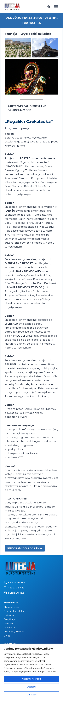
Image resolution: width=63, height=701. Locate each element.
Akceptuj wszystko (31, 679)
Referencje (9, 627)
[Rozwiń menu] (56, 7)
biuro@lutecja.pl (16, 593)
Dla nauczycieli (11, 607)
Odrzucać (31, 694)
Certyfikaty (9, 619)
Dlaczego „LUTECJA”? (15, 631)
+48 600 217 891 (16, 587)
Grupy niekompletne (14, 611)
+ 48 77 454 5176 (16, 582)
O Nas (7, 635)
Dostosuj (31, 686)
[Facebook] (48, 6)
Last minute (10, 615)
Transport (8, 623)
